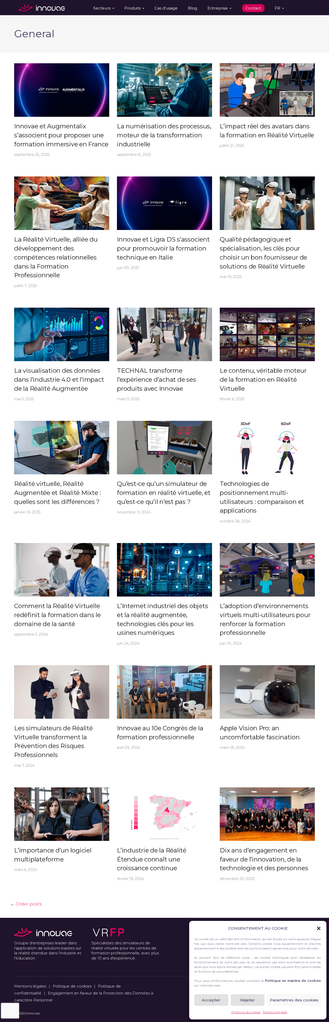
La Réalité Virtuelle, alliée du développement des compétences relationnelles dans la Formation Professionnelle (56, 257)
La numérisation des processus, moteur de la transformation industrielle (164, 135)
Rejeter (247, 1000)
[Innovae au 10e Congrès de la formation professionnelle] (164, 691)
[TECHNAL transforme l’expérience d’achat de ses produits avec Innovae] (164, 333)
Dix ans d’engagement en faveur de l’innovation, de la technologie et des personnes (264, 859)
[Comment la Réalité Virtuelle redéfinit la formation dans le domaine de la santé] (61, 569)
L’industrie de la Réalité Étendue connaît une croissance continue (151, 859)
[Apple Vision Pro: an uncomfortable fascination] (267, 691)
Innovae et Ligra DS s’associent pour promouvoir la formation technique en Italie (163, 248)
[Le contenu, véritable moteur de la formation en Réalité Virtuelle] (267, 333)
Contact (253, 8)
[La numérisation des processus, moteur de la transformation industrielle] (164, 89)
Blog (192, 8)
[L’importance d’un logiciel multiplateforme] (61, 813)
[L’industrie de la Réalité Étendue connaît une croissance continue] (164, 813)
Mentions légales (275, 1012)
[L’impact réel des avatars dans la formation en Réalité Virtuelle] (267, 89)
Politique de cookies (245, 1012)
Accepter (211, 1000)
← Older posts (26, 904)
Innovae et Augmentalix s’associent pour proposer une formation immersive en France (61, 135)
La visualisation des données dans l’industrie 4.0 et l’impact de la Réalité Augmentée (59, 379)
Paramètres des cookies (294, 1000)
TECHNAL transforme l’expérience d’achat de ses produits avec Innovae (156, 379)
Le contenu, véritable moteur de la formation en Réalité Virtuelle (263, 379)
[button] (318, 928)
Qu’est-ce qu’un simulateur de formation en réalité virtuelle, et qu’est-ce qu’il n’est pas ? (164, 492)
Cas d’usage (166, 8)
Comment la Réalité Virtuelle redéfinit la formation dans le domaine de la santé (57, 615)
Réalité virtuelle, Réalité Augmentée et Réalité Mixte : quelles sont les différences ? (57, 492)
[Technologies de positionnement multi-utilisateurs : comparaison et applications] (267, 447)
